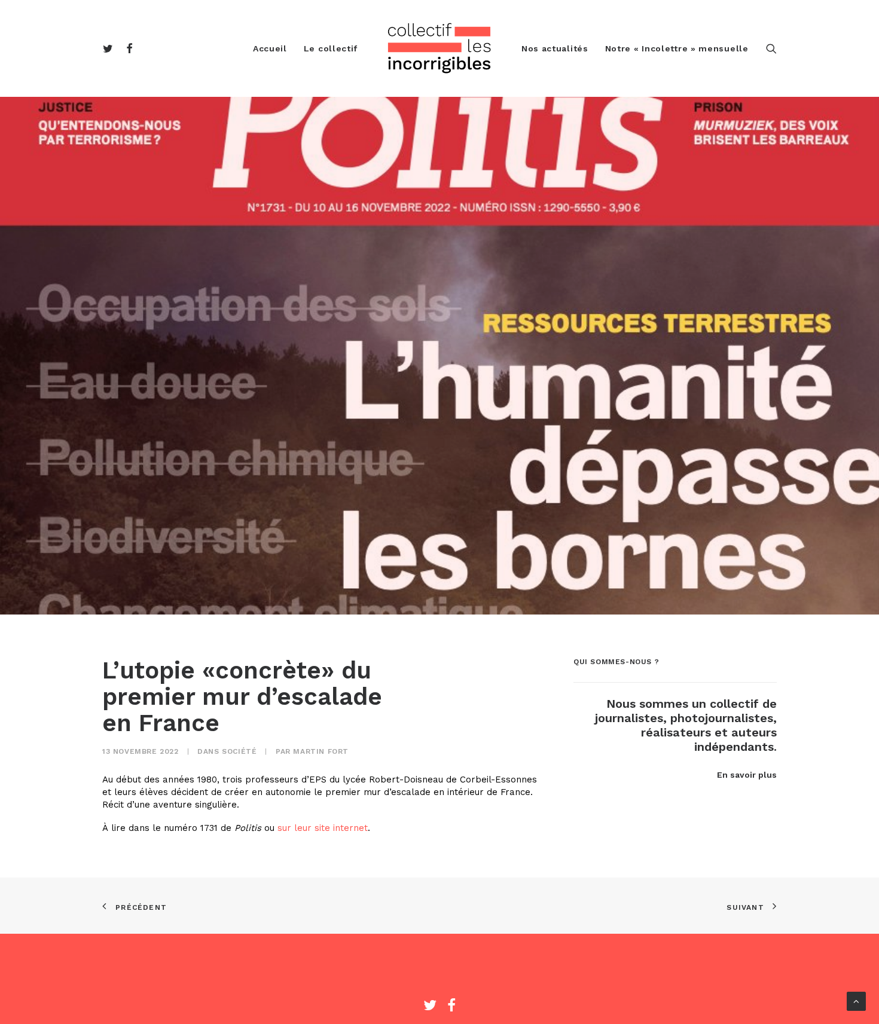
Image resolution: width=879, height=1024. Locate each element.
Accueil (270, 48)
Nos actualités (554, 48)
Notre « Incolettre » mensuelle (677, 48)
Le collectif (331, 48)
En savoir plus (747, 775)
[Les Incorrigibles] (439, 48)
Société (239, 751)
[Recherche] (771, 48)
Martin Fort (321, 751)
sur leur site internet (322, 828)
